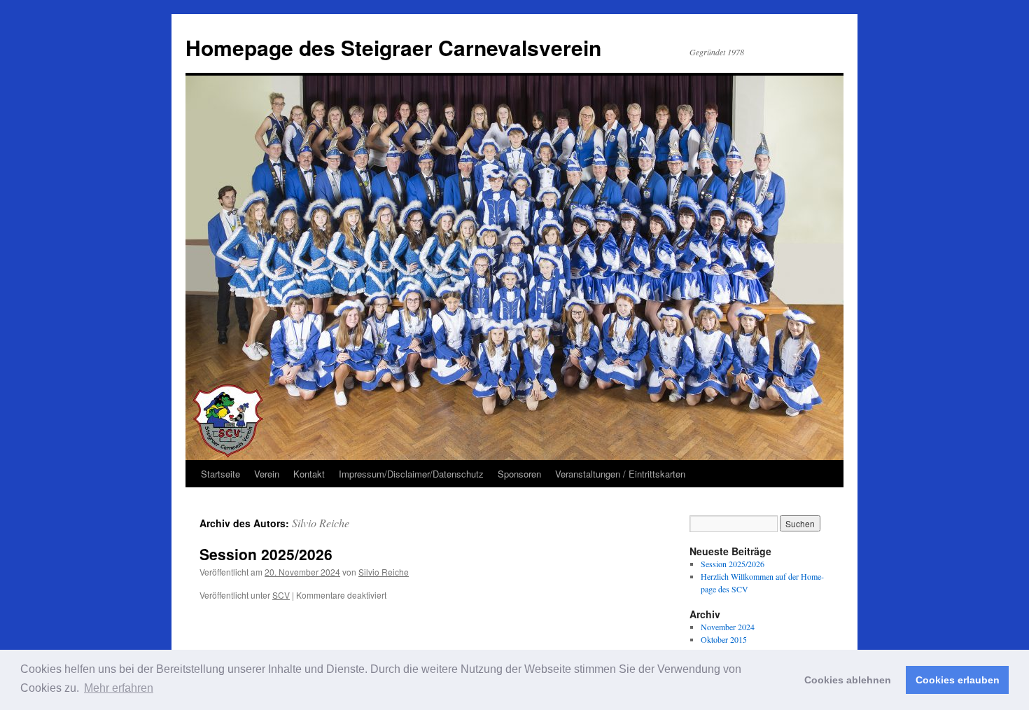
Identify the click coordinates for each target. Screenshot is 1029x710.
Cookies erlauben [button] (958, 679)
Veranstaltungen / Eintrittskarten (620, 473)
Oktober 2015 (724, 639)
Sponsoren (519, 473)
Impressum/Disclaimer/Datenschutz (411, 473)
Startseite (220, 473)
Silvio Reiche (320, 522)
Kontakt (309, 473)
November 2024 (728, 626)
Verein (266, 473)
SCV (281, 595)
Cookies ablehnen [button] (847, 679)
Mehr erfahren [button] (118, 688)
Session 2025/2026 (266, 553)
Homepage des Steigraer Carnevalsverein (393, 47)
